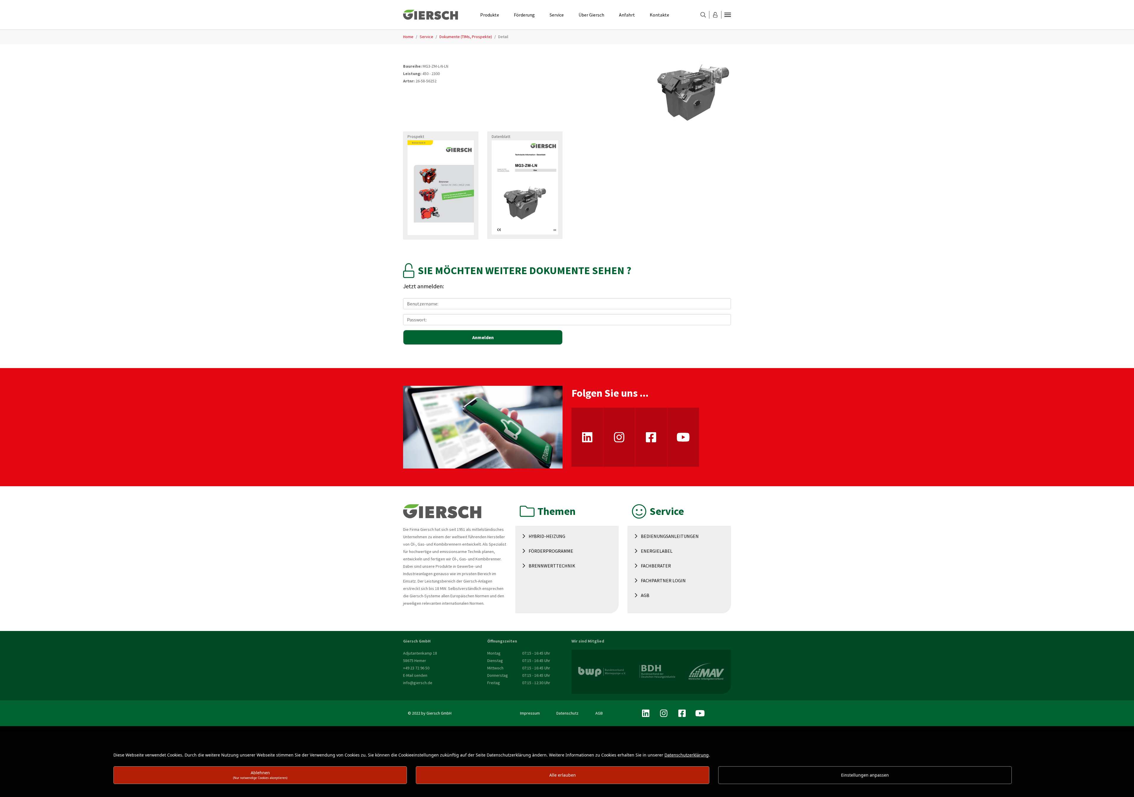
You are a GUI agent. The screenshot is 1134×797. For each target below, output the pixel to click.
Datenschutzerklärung (686, 755)
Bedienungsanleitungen (670, 536)
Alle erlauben (562, 775)
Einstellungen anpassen (865, 775)
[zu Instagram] (619, 437)
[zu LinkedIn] (587, 437)
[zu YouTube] (683, 437)
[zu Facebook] (651, 437)
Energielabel (656, 551)
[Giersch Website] (430, 15)
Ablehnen (260, 775)
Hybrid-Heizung (547, 536)
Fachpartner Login (663, 580)
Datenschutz (567, 713)
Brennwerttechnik (552, 566)
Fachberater (656, 566)
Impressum (530, 713)
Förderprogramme (551, 551)
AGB (645, 595)
